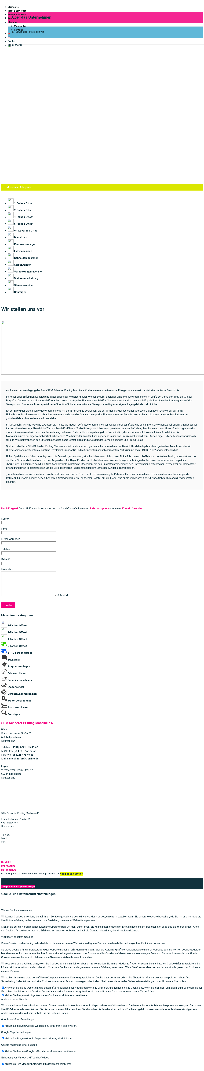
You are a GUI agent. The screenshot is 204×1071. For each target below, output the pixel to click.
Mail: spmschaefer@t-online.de (17, 847)
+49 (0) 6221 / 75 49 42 (23, 834)
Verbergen (18, 886)
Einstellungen (29, 886)
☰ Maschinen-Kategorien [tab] (17, 187)
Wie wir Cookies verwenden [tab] (16, 910)
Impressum (8, 866)
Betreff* (5, 559)
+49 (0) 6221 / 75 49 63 (18, 841)
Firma (4, 529)
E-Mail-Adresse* (10, 539)
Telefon (5, 549)
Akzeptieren (7, 886)
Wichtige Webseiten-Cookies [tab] (17, 937)
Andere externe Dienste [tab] (14, 999)
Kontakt (6, 862)
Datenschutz (9, 870)
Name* (5, 519)
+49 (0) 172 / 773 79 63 (20, 838)
